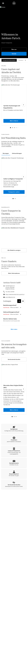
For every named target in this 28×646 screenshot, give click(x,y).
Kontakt (14, 54)
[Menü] (3, 3)
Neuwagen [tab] (6, 153)
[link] (9, 289)
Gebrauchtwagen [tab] (17, 153)
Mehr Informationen (14, 273)
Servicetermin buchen (14, 359)
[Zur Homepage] (14, 3)
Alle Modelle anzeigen (14, 250)
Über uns (14, 49)
